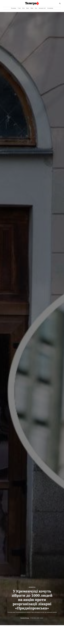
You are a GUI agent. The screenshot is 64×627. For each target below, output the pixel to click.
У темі (19, 8)
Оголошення (50, 8)
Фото (23, 8)
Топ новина (13, 8)
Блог (36, 8)
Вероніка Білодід (24, 618)
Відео (27, 8)
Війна (32, 8)
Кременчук (32, 587)
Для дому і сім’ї (42, 8)
